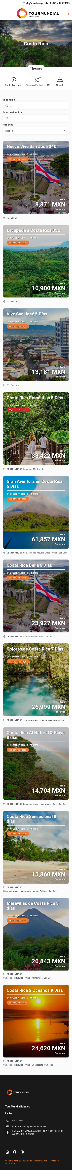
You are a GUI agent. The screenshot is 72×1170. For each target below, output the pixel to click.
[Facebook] (15, 1152)
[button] (36, 130)
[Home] (7, 1152)
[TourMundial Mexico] (18, 1092)
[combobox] (36, 118)
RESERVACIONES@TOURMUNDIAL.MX (29, 1126)
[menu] (68, 13)
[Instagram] (22, 1152)
